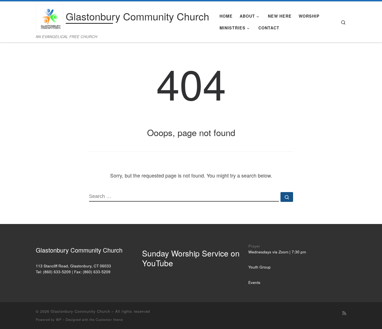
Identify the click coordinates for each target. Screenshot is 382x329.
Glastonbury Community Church (80, 311)
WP (59, 319)
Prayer (254, 246)
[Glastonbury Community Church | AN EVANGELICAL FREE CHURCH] (50, 17)
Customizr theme (109, 319)
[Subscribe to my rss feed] (344, 312)
